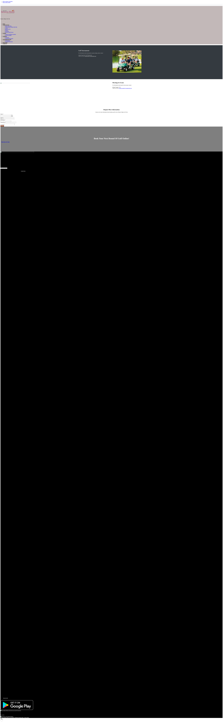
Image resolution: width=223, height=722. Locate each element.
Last (12, 116)
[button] (6, 24)
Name (1, 114)
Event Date (2, 120)
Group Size (2, 122)
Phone (1, 118)
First (12, 115)
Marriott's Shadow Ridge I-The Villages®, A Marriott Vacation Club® (12, 717)
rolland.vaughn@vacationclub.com (125, 88)
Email (1, 117)
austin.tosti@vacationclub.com (90, 56)
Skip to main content (6, 2)
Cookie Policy (23, 171)
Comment (2, 124)
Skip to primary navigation (8, 1)
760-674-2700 (5, 698)
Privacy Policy (26, 717)
